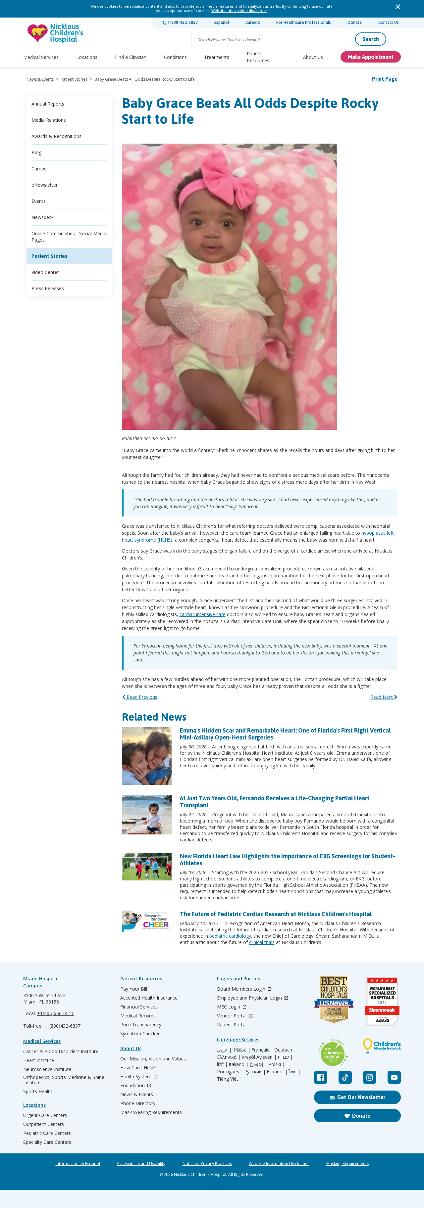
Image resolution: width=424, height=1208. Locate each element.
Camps (38, 168)
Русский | (255, 1071)
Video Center (45, 272)
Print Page (385, 79)
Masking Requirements (347, 1163)
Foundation (133, 1086)
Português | (230, 1071)
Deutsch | (285, 1049)
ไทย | (294, 1071)
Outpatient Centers (43, 1124)
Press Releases (47, 288)
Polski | (276, 1064)
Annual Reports (47, 104)
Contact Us (388, 22)
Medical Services (41, 57)
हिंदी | (222, 1064)
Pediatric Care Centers (47, 1133)
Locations (86, 57)
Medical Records (138, 1015)
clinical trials (262, 942)
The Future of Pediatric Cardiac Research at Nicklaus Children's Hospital (276, 914)
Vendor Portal (232, 1016)
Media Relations (48, 120)
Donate (354, 22)
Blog (36, 152)
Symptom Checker (140, 1033)
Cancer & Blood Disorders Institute (60, 1051)
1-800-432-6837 (182, 22)
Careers (252, 22)
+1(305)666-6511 (55, 1013)
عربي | (224, 1049)
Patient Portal (231, 1024)
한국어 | (258, 1064)
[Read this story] (147, 764)
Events (38, 201)
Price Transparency (140, 1024)
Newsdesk (42, 217)
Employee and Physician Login (250, 998)
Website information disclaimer (239, 10)
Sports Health (37, 1091)
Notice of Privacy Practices (207, 1163)
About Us (313, 57)
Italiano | (238, 1064)
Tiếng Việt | (229, 1079)
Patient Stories (74, 79)
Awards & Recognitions (56, 136)
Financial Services (139, 1006)
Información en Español (78, 1163)
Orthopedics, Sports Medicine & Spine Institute (63, 1080)
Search (370, 39)
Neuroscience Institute (47, 1069)
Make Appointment (371, 57)
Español (221, 22)
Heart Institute (38, 1060)
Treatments (216, 57)
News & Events (40, 79)
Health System (136, 1077)
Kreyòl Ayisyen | (259, 1057)
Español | (277, 1071)
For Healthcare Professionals (303, 22)
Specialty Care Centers (47, 1142)
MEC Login (229, 1007)
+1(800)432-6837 (62, 1026)
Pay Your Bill (133, 989)
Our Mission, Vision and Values (153, 1058)
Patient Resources (258, 57)
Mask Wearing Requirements (151, 1112)
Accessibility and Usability (141, 1163)
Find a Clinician (130, 57)
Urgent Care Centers (45, 1115)
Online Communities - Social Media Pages (68, 236)
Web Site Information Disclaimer (279, 1163)
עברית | (285, 1057)
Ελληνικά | (228, 1057)
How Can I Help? (137, 1067)
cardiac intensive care (203, 614)
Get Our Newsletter (361, 1097)
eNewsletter (44, 185)
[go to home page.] (55, 33)
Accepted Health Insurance (149, 998)
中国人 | (241, 1049)
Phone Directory (137, 1103)
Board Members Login (242, 989)
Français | (262, 1049)
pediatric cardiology (230, 936)
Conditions (175, 57)
